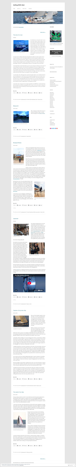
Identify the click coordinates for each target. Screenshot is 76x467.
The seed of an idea (18, 392)
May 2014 (51, 102)
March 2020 (51, 92)
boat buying (31, 385)
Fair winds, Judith (52, 83)
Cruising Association (36, 231)
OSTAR (30, 99)
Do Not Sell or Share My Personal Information (27, 462)
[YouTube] (56, 128)
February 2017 (52, 98)
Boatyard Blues (17, 142)
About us (18, 8)
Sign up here (52, 66)
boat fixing (31, 212)
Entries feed (52, 122)
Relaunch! (15, 106)
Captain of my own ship (19, 310)
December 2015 (52, 99)
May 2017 (51, 96)
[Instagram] (50, 128)
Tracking (30, 8)
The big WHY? (52, 82)
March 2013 (51, 106)
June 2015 (51, 101)
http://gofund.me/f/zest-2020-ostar (56, 44)
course (18, 269)
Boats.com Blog (42, 113)
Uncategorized (23, 99)
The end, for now (17, 35)
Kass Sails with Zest (53, 71)
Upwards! (15, 218)
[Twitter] (53, 128)
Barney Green (33, 232)
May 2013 (51, 103)
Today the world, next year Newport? (55, 81)
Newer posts (42, 32)
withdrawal (33, 99)
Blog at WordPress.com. (16, 462)
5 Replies (14, 37)
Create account (52, 119)
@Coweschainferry (16, 178)
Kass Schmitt (21, 27)
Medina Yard (39, 150)
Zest (36, 99)
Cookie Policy (21, 465)
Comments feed (52, 123)
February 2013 (52, 107)
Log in (51, 121)
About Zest (24, 8)
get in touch (15, 191)
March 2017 (51, 97)
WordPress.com (52, 124)
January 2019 (52, 93)
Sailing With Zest (19, 5)
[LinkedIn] (52, 128)
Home (14, 8)
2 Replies (14, 221)
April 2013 (51, 104)
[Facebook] (55, 128)
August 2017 (52, 94)
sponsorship (37, 212)
